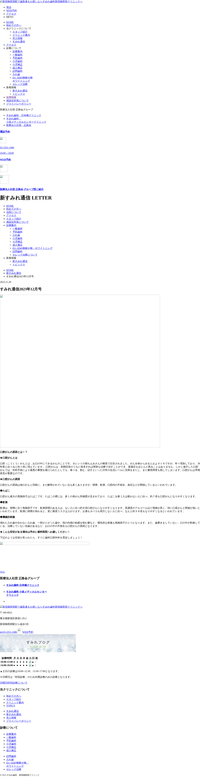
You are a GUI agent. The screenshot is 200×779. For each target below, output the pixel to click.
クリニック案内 (21, 35)
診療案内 (17, 51)
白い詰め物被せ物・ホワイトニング (32, 248)
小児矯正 (17, 64)
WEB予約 (27, 632)
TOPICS (10, 705)
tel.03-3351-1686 (8, 632)
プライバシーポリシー (18, 103)
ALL (2, 572)
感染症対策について (17, 100)
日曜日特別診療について (14, 682)
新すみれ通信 (20, 90)
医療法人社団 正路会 (18, 125)
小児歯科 (17, 61)
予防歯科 (17, 58)
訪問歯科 (17, 71)
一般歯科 (17, 54)
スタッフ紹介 (20, 31)
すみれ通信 (18, 41)
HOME (10, 22)
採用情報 (11, 97)
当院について (13, 212)
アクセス (11, 45)
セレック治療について (25, 254)
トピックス (18, 94)
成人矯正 (17, 67)
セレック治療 (20, 84)
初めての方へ (13, 25)
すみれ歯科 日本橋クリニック (23, 115)
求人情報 (17, 38)
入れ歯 (16, 74)
